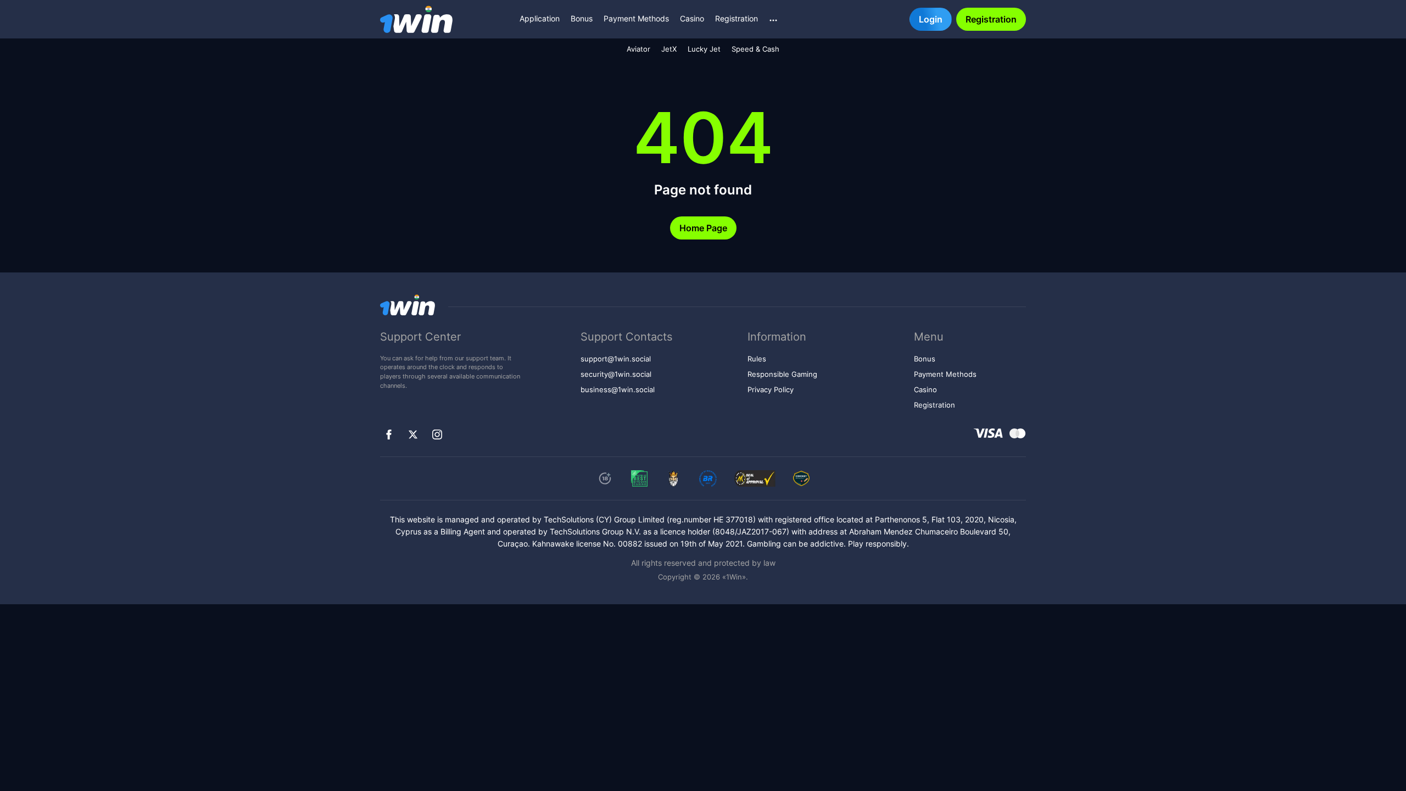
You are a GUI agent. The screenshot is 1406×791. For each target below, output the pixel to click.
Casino (692, 18)
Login (930, 19)
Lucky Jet (704, 49)
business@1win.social (618, 390)
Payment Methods (636, 18)
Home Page (703, 227)
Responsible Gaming (782, 374)
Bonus (582, 18)
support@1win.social (616, 359)
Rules (756, 359)
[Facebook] (389, 434)
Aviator (638, 49)
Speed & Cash (755, 49)
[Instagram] (437, 434)
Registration (736, 18)
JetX (669, 49)
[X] (413, 434)
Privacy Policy (770, 390)
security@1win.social (616, 374)
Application (540, 18)
